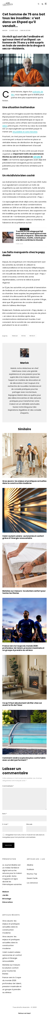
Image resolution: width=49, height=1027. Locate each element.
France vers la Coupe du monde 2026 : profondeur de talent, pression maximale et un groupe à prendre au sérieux (23, 648)
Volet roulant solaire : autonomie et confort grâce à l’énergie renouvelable (23, 537)
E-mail (5, 824)
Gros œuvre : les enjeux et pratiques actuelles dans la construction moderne (24, 482)
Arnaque (15, 336)
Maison (4, 30)
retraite (37, 157)
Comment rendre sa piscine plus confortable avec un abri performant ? (24, 759)
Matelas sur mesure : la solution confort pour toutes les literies (24, 592)
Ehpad (24, 336)
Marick (24, 363)
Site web (29, 824)
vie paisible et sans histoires (24, 131)
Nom (4, 814)
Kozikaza (30, 869)
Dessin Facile (32, 878)
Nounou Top (32, 874)
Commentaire (8, 786)
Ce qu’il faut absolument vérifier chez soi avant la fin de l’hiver (22, 704)
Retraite (32, 336)
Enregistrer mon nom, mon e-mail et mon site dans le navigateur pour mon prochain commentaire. (23, 836)
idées (4, 126)
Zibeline (30, 865)
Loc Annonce (32, 883)
